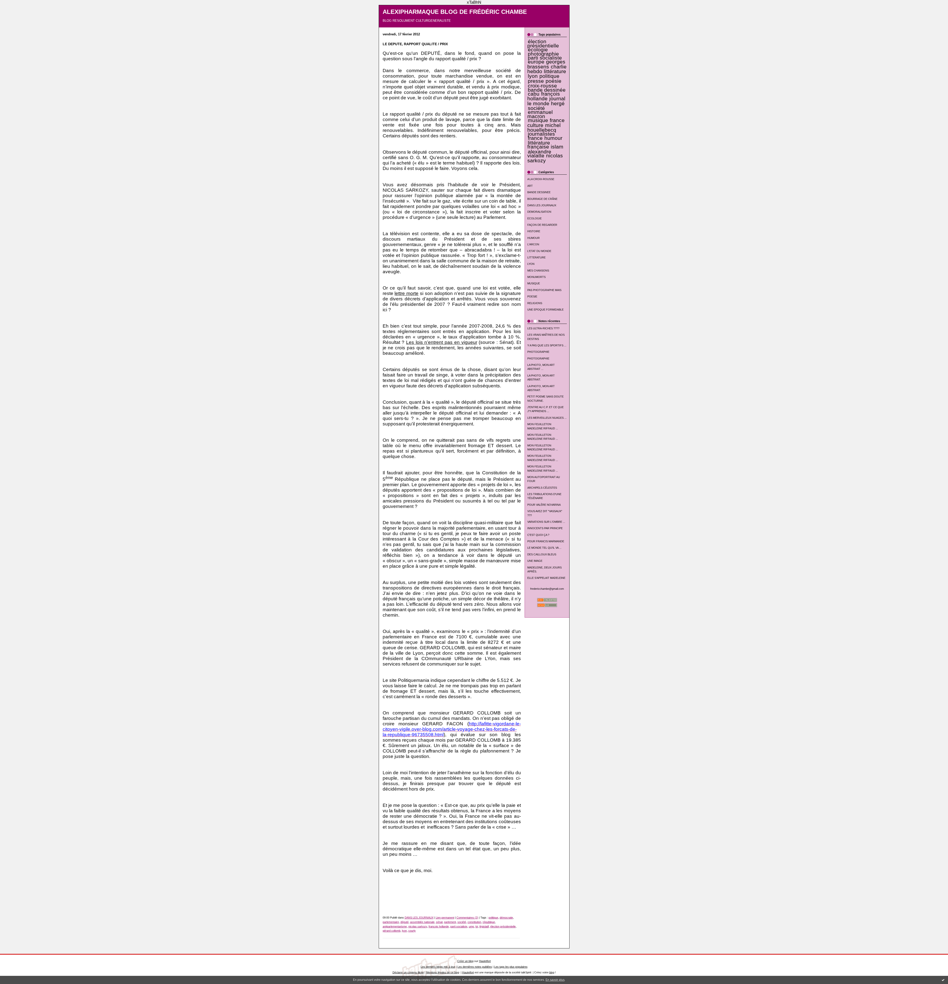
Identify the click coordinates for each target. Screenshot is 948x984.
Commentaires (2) (467, 917)
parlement (450, 922)
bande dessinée (547, 90)
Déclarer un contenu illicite (408, 972)
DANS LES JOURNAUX (541, 205)
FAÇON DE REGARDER (542, 224)
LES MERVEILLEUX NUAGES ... (547, 417)
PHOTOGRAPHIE (538, 351)
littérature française (538, 145)
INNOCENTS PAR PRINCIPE (545, 528)
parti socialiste (545, 58)
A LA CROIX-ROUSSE (540, 179)
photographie (543, 54)
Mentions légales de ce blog (442, 972)
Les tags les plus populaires (511, 966)
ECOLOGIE (534, 218)
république (489, 922)
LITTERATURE (536, 257)
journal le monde (546, 101)
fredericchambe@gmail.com (547, 588)
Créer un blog (465, 961)
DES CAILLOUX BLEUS (541, 554)
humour (553, 138)
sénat (439, 922)
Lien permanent (445, 917)
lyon (533, 76)
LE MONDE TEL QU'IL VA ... (544, 547)
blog (551, 972)
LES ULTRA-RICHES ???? (543, 328)
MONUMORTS (536, 276)
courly (412, 930)
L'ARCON (533, 244)
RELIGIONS (534, 303)
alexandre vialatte (539, 154)
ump (471, 926)
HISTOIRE (533, 231)
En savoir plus (555, 980)
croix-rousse (542, 86)
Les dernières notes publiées (474, 966)
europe (536, 62)
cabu (533, 94)
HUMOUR (533, 237)
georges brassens (546, 64)
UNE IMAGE (534, 560)
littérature (555, 71)
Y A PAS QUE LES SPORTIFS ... (546, 345)
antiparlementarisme (395, 926)
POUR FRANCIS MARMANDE (545, 541)
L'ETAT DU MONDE (539, 251)
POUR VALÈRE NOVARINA (544, 504)
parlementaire (391, 922)
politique (549, 76)
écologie (538, 50)
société (536, 108)
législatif (484, 926)
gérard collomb (391, 930)
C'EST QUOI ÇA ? (538, 534)
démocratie (506, 917)
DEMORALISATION (539, 211)
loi (476, 926)
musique (538, 120)
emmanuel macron (540, 114)
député (404, 922)
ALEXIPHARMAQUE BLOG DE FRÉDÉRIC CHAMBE (455, 12)
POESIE (532, 296)
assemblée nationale (422, 922)
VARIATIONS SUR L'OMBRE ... (546, 521)
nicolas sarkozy (545, 158)
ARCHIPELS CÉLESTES (542, 487)
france (535, 138)
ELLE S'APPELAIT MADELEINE (546, 577)
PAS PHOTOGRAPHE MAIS (544, 290)
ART (530, 185)
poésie (553, 81)
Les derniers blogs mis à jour (438, 966)
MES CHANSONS (538, 270)
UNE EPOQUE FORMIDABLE (545, 309)
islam (557, 147)
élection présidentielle (543, 43)
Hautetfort (485, 961)
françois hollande (543, 96)
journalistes (541, 134)
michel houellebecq (544, 127)
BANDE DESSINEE (539, 192)
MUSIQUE (533, 283)
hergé (558, 103)
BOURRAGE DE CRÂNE (542, 198)
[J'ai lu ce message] (943, 980)
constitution (474, 922)
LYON (530, 263)
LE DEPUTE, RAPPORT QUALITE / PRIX (415, 44)
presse (536, 81)
